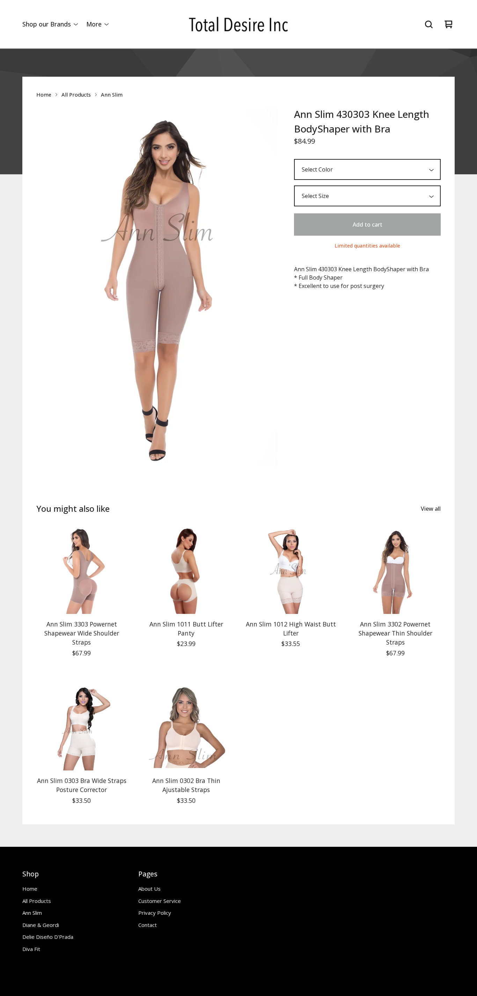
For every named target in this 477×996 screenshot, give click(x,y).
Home (43, 94)
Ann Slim (112, 94)
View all (431, 508)
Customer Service (159, 900)
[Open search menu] (429, 24)
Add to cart (367, 224)
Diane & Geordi (40, 924)
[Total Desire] (238, 24)
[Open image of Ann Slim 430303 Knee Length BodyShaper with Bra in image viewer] (156, 287)
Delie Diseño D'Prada (47, 936)
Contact (147, 924)
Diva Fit (31, 948)
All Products (76, 94)
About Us (149, 888)
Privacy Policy (154, 912)
